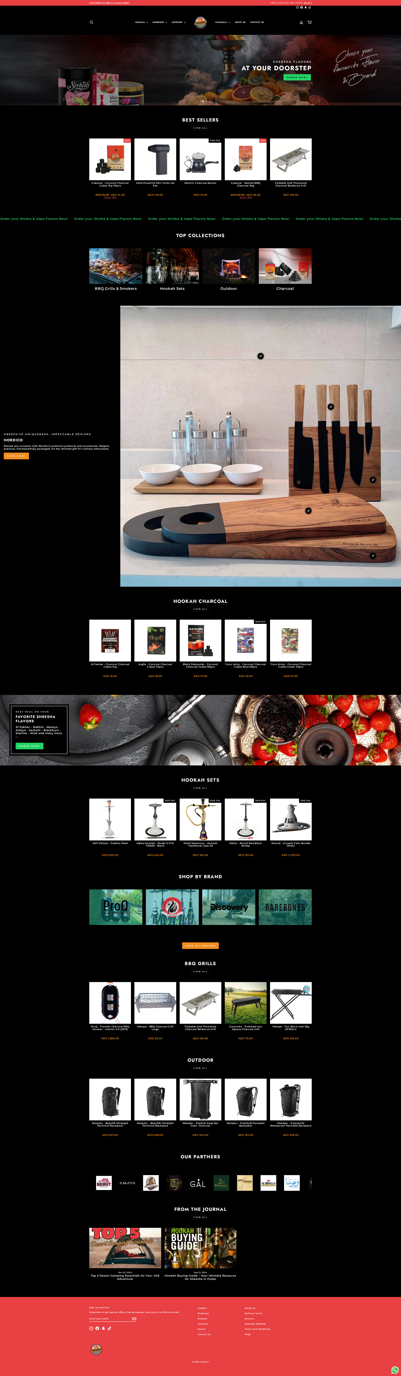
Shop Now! (16, 456)
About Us (240, 22)
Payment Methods (255, 1324)
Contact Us (204, 1334)
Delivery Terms (253, 1313)
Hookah (140, 22)
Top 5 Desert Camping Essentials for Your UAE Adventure (125, 1277)
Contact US (257, 22)
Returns (249, 1319)
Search (202, 1329)
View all (200, 128)
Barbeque (159, 22)
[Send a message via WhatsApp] (395, 1370)
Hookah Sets (103, 81)
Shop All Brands (200, 945)
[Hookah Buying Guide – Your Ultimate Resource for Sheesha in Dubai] (201, 1248)
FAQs (248, 1334)
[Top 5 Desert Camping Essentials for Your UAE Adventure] (125, 1248)
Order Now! (29, 746)
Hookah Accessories (141, 81)
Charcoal (221, 22)
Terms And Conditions (258, 1329)
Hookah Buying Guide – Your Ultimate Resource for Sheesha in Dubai (200, 1277)
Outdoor (177, 22)
